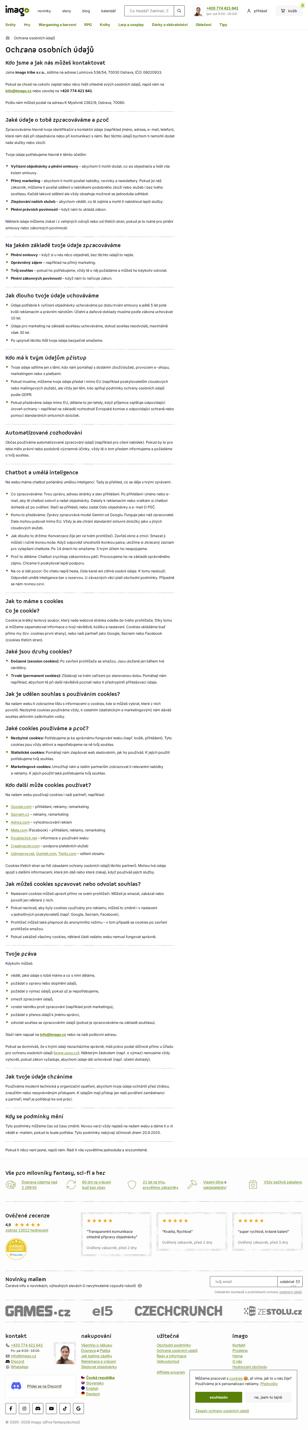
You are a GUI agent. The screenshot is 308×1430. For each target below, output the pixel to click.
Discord (17, 1361)
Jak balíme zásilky (96, 1356)
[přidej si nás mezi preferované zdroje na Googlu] (78, 1408)
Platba (105, 1350)
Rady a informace (171, 1356)
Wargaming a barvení (57, 24)
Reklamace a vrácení (98, 1361)
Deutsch (93, 1394)
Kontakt (238, 1345)
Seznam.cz (20, 814)
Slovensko (95, 1383)
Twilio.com (67, 853)
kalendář (108, 11)
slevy (66, 11)
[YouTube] (51, 1408)
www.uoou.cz (66, 1053)
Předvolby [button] (269, 1383)
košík (295, 9)
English (92, 1388)
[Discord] (37, 1408)
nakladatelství (214, 1187)
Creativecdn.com (25, 846)
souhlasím (219, 1397)
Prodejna (240, 1350)
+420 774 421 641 (222, 8)
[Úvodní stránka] (7, 38)
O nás (237, 1361)
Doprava (88, 1350)
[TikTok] (65, 1408)
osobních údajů (290, 1292)
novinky (44, 11)
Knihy (105, 24)
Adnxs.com (20, 822)
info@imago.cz (23, 1356)
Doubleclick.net (24, 838)
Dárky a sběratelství (170, 24)
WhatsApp (19, 1366)
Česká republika (100, 1377)
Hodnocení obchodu (249, 1366)
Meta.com (19, 830)
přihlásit (260, 11)
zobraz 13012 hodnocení (26, 1230)
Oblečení (203, 24)
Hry (27, 24)
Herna (237, 1356)
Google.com (21, 806)
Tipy (223, 24)
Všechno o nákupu (96, 1345)
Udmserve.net (22, 853)
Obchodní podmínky (174, 1345)
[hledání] (179, 10)
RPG (88, 24)
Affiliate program (171, 1372)
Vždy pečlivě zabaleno (283, 1182)
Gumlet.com (46, 853)
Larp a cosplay (131, 24)
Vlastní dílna (213, 1182)
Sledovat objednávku (99, 1366)
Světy (10, 24)
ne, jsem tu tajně (268, 1397)
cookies (236, 1378)
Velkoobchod (168, 1361)
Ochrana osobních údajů (177, 1350)
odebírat (287, 1281)
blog (86, 11)
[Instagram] (24, 1408)
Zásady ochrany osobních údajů (222, 1411)
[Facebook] (10, 1408)
